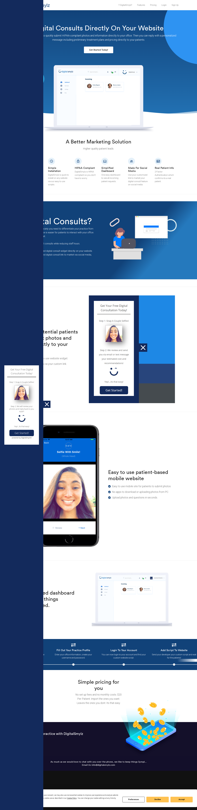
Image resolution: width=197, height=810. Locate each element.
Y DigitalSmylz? (125, 5)
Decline (157, 799)
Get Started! (22, 433)
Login (164, 5)
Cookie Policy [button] (72, 798)
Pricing (153, 5)
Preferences (133, 799)
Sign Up (175, 5)
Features (141, 5)
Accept (182, 799)
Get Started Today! (98, 50)
